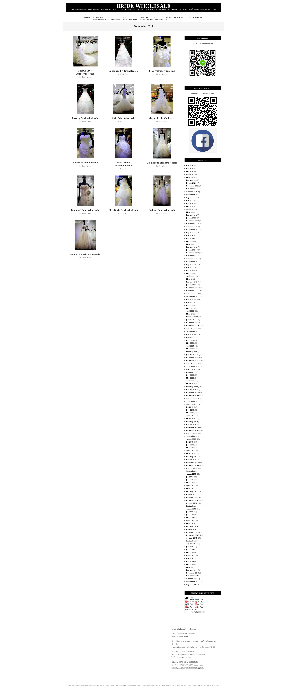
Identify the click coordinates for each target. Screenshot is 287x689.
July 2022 (189, 302)
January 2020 (191, 389)
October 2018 (191, 433)
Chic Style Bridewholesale (124, 210)
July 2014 (189, 558)
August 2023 (191, 264)
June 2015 (190, 549)
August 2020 (191, 369)
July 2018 (189, 442)
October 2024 (191, 226)
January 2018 (191, 459)
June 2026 (190, 168)
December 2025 (192, 186)
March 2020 (190, 384)
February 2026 (192, 180)
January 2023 (191, 285)
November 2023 (192, 256)
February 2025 (192, 215)
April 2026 (190, 174)
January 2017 (191, 494)
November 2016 (192, 500)
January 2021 (191, 354)
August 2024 (191, 232)
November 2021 (192, 325)
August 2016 (191, 509)
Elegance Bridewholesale (123, 70)
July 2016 (189, 512)
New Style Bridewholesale (85, 254)
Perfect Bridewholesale (85, 162)
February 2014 (192, 570)
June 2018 (190, 445)
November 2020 (192, 360)
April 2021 (190, 346)
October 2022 (191, 293)
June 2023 (190, 270)
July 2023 (189, 267)
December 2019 (192, 392)
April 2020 (190, 381)
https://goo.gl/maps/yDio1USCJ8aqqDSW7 (188, 668)
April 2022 (190, 311)
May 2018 (190, 448)
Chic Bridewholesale (123, 118)
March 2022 (190, 314)
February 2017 (192, 491)
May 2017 (190, 482)
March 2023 (190, 279)
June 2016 (190, 515)
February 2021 (192, 352)
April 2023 (190, 276)
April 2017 (190, 485)
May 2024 (190, 241)
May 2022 (190, 308)
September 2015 (192, 541)
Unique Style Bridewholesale (85, 72)
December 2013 (192, 573)
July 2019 (189, 407)
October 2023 (191, 258)
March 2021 (190, 349)
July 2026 (189, 165)
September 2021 (192, 331)
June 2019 (190, 410)
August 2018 (191, 439)
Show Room (86, 77)
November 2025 (192, 189)
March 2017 (190, 488)
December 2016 (192, 497)
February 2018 (192, 456)
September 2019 (192, 401)
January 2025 (191, 218)
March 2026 (190, 177)
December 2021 (192, 322)
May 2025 (190, 206)
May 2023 (190, 273)
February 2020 (192, 386)
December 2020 (192, 357)
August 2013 (191, 584)
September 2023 (192, 261)
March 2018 (190, 453)
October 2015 (191, 538)
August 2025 (191, 197)
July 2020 (189, 372)
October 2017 (191, 468)
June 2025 (190, 203)
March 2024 (190, 244)
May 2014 (190, 564)
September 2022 (192, 296)
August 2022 (191, 299)
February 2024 (192, 247)
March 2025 (190, 212)
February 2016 (192, 526)
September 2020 (192, 366)
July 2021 (189, 337)
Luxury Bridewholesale (85, 118)
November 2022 (192, 290)
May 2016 (190, 517)
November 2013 (192, 576)
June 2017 (190, 480)
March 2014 (190, 567)
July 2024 (189, 235)
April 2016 (190, 520)
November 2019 (192, 395)
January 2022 (191, 320)
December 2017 (192, 462)
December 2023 (192, 253)
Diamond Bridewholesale (85, 210)
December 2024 (192, 221)
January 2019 (191, 424)
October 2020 (191, 363)
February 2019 (192, 421)
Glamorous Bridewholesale (162, 162)
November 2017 (192, 465)
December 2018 (192, 427)
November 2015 (192, 535)
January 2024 (191, 250)
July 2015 (189, 547)
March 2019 (190, 418)
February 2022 (192, 317)
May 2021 (190, 343)
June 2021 (190, 340)
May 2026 (190, 171)
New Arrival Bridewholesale (124, 164)
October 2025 (191, 191)
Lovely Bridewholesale (162, 70)
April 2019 (190, 416)
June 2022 (190, 305)
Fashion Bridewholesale (162, 210)
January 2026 (191, 183)
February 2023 (192, 282)
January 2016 (191, 529)
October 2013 (191, 579)
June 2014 (190, 561)
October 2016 (191, 503)
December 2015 (192, 532)
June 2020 (190, 375)
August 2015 (191, 544)
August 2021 (191, 334)
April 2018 (190, 450)
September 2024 (192, 229)
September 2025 (192, 194)
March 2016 (190, 523)
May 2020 (190, 378)
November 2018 (192, 430)
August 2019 (191, 404)
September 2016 (192, 506)
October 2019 (191, 398)
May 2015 (190, 552)
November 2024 (192, 224)
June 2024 (190, 238)
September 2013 (192, 581)
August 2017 (191, 474)
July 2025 (189, 200)
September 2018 (192, 436)
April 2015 (190, 555)
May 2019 (190, 413)
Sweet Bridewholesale (162, 118)
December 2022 (192, 288)
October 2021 (191, 328)
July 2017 (189, 477)
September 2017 (192, 471)
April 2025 (190, 209)
